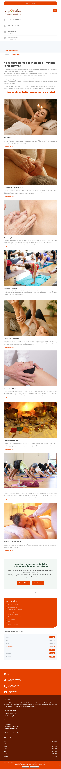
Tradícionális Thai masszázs (13, 188)
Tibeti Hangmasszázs (11, 441)
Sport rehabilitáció (10, 389)
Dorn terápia (8, 238)
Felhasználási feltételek (10, 713)
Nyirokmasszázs (9, 137)
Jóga (5, 491)
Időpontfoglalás (30, 3)
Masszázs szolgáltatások (12, 541)
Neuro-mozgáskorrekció (12, 339)
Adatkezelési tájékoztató (11, 716)
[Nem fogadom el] (59, 765)
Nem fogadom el (34, 766)
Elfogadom (25, 766)
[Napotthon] (13, 11)
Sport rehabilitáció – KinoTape (12, 733)
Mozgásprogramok (10, 288)
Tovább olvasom (8, 146)
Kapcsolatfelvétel (23, 582)
